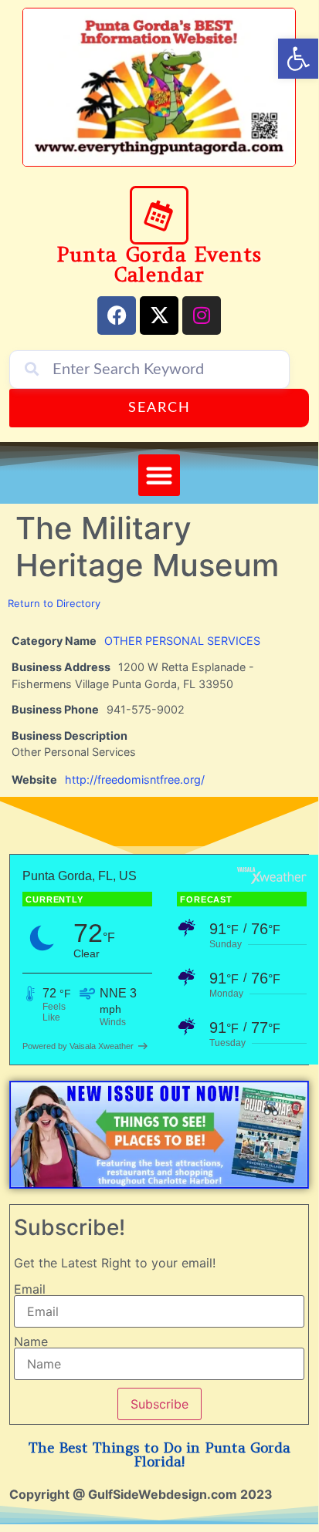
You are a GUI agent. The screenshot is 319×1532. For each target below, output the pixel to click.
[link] (298, 59)
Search (159, 408)
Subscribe (159, 1404)
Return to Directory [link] (54, 603)
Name (31, 1341)
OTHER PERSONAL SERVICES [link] (182, 640)
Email (30, 1289)
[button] (159, 475)
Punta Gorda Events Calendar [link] (159, 264)
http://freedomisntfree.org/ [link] (135, 779)
